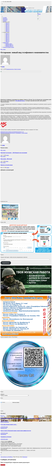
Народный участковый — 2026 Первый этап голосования (14, 152)
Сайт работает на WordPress (7, 456)
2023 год (7, 27)
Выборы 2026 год (9, 46)
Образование (3, 434)
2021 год (7, 25)
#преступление (17, 69)
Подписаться (5, 262)
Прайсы (4, 20)
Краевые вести (4, 428)
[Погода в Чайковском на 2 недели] (15, 402)
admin (3, 66)
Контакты (5, 18)
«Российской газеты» (20, 100)
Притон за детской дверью (7, 165)
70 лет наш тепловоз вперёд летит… (9, 424)
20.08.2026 (3, 439)
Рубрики (2, 394)
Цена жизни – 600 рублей (6, 158)
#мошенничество (10, 69)
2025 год (7, 30)
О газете (5, 17)
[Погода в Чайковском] (10, 401)
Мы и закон (3, 49)
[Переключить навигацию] (1, 14)
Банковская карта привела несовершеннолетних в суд (12, 131)
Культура (2, 415)
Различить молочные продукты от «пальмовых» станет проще (14, 133)
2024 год (7, 28)
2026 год (7, 31)
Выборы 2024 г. (9, 43)
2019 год (7, 23)
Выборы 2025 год (9, 44)
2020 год (7, 24)
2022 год (7, 26)
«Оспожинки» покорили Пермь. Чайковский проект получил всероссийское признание (20, 418)
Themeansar (24, 456)
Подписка (5, 19)
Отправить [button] (3, 464)
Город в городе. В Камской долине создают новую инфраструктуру (16, 430)
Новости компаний (5, 422)
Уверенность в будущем (6, 436)
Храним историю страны (8, 47)
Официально (6, 42)
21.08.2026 (3, 420)
